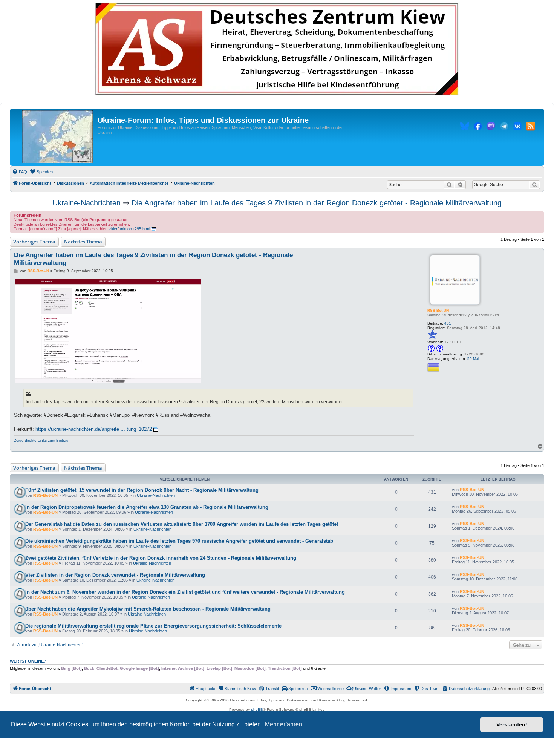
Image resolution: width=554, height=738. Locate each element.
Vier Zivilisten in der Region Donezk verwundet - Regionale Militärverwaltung (115, 575)
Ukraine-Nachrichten (86, 203)
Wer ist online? (28, 661)
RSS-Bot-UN (438, 310)
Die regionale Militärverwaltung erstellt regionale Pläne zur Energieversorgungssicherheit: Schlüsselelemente (153, 626)
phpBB (257, 709)
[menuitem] (19, 171)
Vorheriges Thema (34, 241)
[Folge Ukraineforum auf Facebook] (478, 127)
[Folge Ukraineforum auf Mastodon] (491, 127)
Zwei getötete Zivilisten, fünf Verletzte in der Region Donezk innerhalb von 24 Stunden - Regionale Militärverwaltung (160, 558)
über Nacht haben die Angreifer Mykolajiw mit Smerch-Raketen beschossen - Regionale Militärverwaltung (148, 609)
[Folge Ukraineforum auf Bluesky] (465, 127)
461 (447, 323)
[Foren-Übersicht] (57, 137)
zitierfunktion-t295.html (129, 229)
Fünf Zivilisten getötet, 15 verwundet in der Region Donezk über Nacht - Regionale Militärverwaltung (142, 490)
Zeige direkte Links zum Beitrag (41, 440)
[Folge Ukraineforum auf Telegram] (504, 127)
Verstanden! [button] (511, 724)
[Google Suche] (534, 184)
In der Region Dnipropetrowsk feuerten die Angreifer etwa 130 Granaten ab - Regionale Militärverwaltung (146, 507)
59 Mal (473, 359)
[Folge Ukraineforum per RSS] (531, 127)
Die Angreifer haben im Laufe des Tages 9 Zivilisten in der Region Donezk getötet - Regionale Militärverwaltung (317, 203)
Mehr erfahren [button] (283, 724)
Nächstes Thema (83, 241)
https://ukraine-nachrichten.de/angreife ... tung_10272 (93, 429)
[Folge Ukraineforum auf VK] (517, 127)
